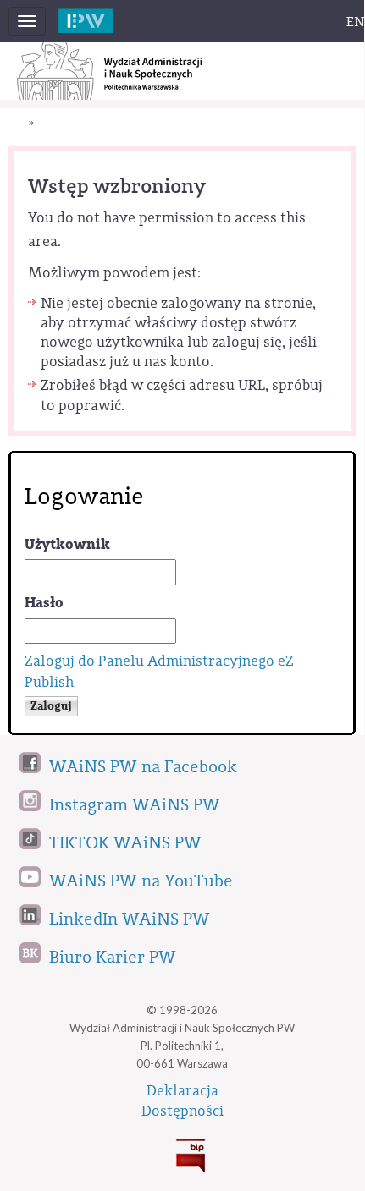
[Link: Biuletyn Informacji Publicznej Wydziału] (182, 1152)
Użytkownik (67, 544)
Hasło (44, 602)
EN (355, 22)
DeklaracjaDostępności (182, 1101)
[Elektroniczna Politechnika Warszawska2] (104, 16)
